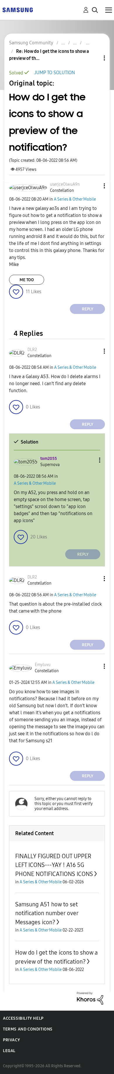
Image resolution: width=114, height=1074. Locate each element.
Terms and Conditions (28, 1029)
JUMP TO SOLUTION (54, 72)
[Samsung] (17, 9)
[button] (94, 185)
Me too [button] (27, 279)
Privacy (11, 1039)
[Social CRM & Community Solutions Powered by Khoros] (90, 998)
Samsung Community (31, 43)
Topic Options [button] (94, 57)
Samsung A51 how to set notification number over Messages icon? (46, 913)
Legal (9, 1050)
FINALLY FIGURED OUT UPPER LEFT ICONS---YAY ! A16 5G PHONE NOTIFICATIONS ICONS (54, 865)
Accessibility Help (23, 1018)
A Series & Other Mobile (75, 199)
